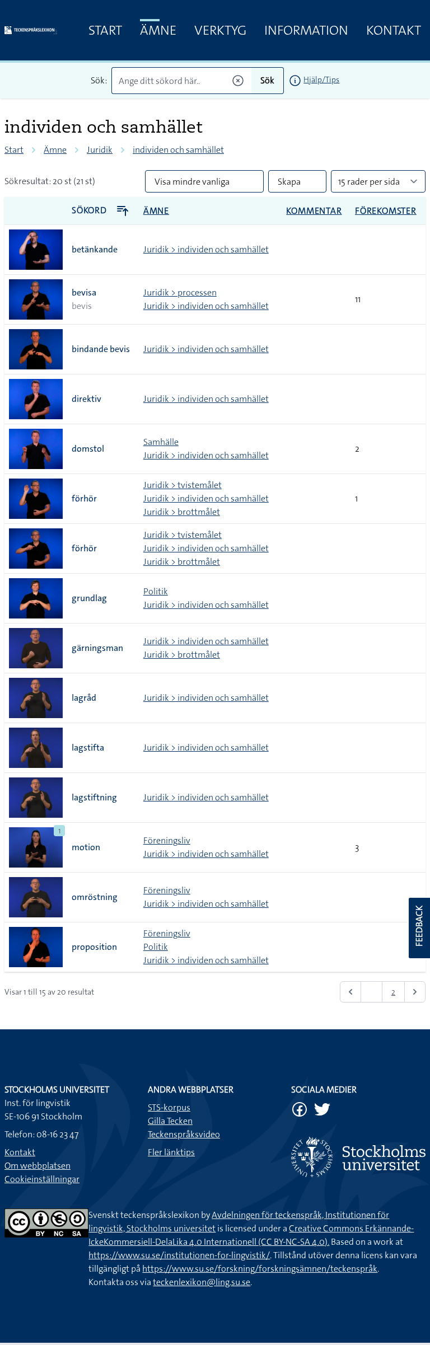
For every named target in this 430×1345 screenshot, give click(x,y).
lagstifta (88, 747)
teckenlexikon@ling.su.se (201, 1282)
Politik (155, 591)
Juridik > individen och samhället (206, 249)
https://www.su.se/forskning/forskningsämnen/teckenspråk (259, 1268)
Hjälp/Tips (321, 79)
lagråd (84, 698)
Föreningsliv (166, 840)
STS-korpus (169, 1107)
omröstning (95, 897)
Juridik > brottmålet (181, 512)
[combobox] (181, 80)
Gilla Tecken (170, 1121)
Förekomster (386, 211)
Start (105, 30)
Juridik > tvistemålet (182, 485)
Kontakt (393, 30)
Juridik (100, 150)
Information (306, 30)
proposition (94, 947)
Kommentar (314, 211)
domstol (88, 448)
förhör (84, 498)
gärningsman (97, 648)
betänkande (95, 249)
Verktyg (220, 30)
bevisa (84, 292)
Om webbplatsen (37, 1165)
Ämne (158, 30)
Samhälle (161, 442)
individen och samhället (178, 150)
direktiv (86, 399)
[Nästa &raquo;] (415, 991)
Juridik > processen (180, 292)
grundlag (89, 598)
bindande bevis (101, 349)
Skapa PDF (289, 184)
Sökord (90, 210)
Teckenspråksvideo (184, 1134)
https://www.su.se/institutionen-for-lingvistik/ (179, 1255)
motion (86, 847)
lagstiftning (94, 797)
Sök (267, 80)
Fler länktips (171, 1152)
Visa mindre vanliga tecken (192, 184)
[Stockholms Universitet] (358, 1157)
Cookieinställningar (42, 1179)
